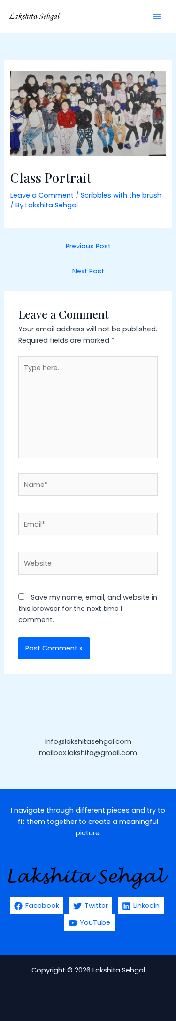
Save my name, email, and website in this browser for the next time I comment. (87, 609)
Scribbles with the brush (121, 195)
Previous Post (88, 246)
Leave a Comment (42, 195)
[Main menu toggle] (157, 16)
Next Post (88, 271)
